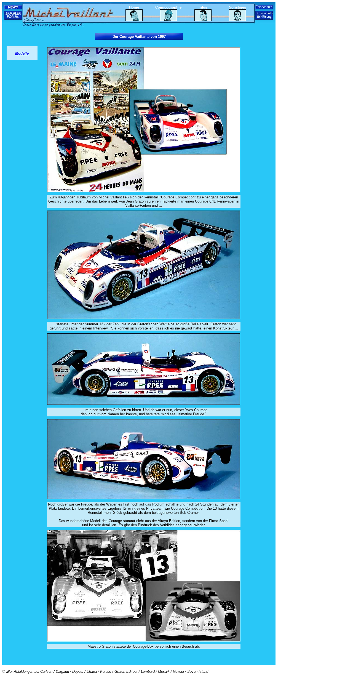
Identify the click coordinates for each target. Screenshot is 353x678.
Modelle (22, 53)
